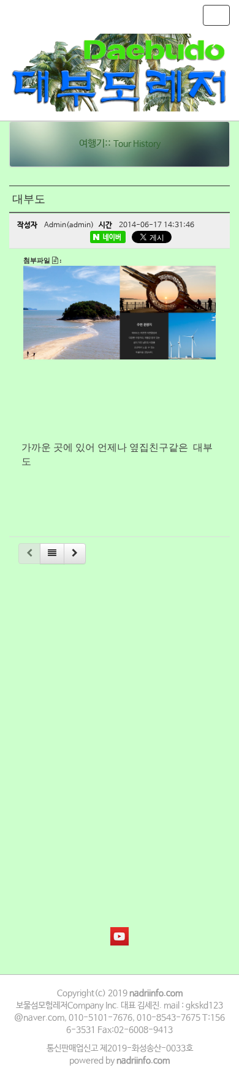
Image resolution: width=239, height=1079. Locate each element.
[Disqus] (119, 729)
